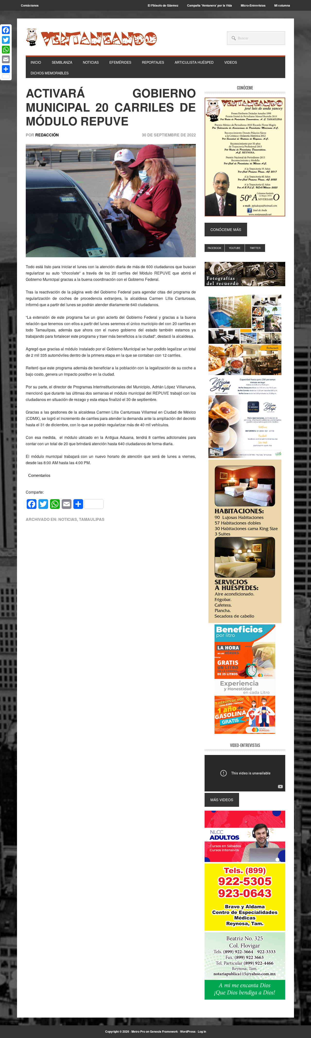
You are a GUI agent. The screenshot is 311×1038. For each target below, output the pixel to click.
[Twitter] (6, 40)
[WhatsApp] (6, 49)
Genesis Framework (164, 1031)
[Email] (6, 59)
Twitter (255, 248)
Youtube (235, 248)
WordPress (188, 1031)
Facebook (214, 248)
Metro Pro (138, 1031)
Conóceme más (225, 229)
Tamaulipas (91, 519)
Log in (202, 1031)
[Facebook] (6, 30)
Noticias (67, 519)
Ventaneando (91, 37)
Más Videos (221, 799)
